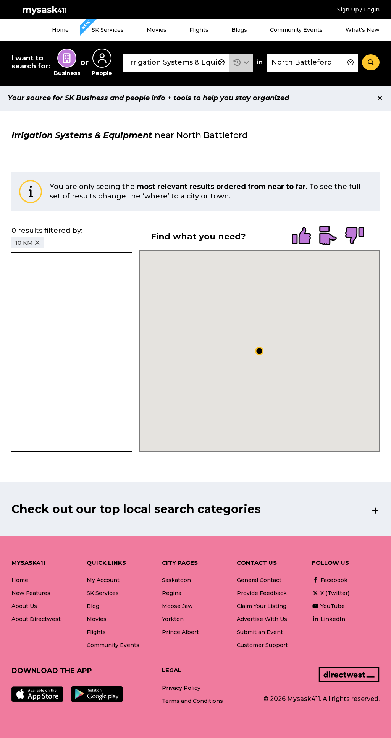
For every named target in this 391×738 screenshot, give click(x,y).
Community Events (296, 29)
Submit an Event (260, 632)
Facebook (333, 580)
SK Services (108, 29)
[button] (241, 63)
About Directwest (36, 619)
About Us (24, 606)
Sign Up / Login (358, 9)
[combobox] (176, 63)
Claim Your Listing (261, 606)
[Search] (371, 62)
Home (60, 29)
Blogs (239, 29)
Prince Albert (180, 632)
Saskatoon (176, 580)
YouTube (332, 606)
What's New (363, 29)
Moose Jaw (177, 606)
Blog (93, 606)
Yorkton (173, 619)
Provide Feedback (262, 593)
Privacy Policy (181, 687)
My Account (103, 580)
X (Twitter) (334, 593)
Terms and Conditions (192, 700)
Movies (156, 29)
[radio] (301, 236)
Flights (198, 29)
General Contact (259, 580)
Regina (171, 593)
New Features (30, 593)
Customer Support (262, 645)
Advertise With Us (262, 619)
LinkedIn (332, 619)
